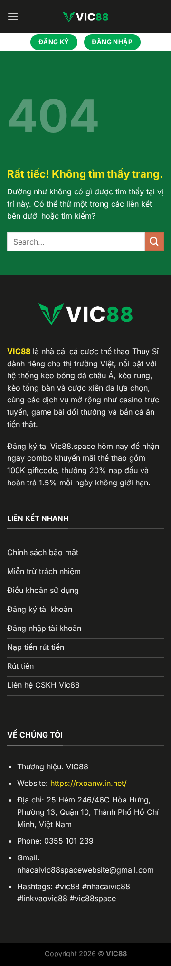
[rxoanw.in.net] (85, 16)
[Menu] (13, 16)
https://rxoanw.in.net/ (88, 783)
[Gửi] (154, 241)
